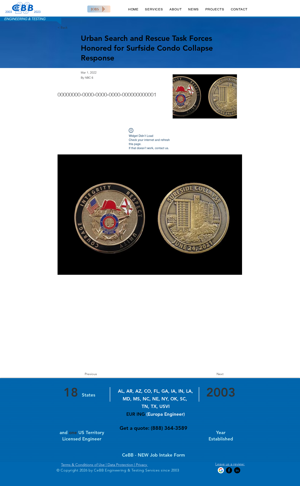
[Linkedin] (237, 470)
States (88, 395)
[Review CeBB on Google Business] (221, 470)
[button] (150, 214)
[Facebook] (229, 470)
